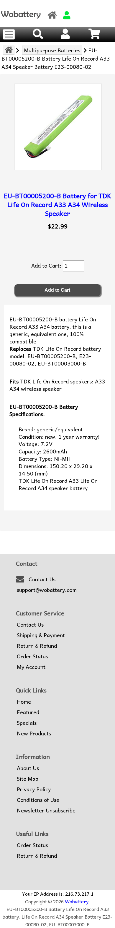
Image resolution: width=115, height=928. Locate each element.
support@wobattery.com (47, 590)
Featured (28, 712)
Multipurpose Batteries (52, 50)
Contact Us (42, 579)
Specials (27, 723)
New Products (34, 733)
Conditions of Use (38, 800)
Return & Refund (37, 646)
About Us (28, 768)
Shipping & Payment (41, 635)
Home (24, 701)
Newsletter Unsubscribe (46, 810)
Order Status (32, 656)
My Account (31, 667)
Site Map (27, 778)
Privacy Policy (34, 789)
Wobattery (76, 901)
